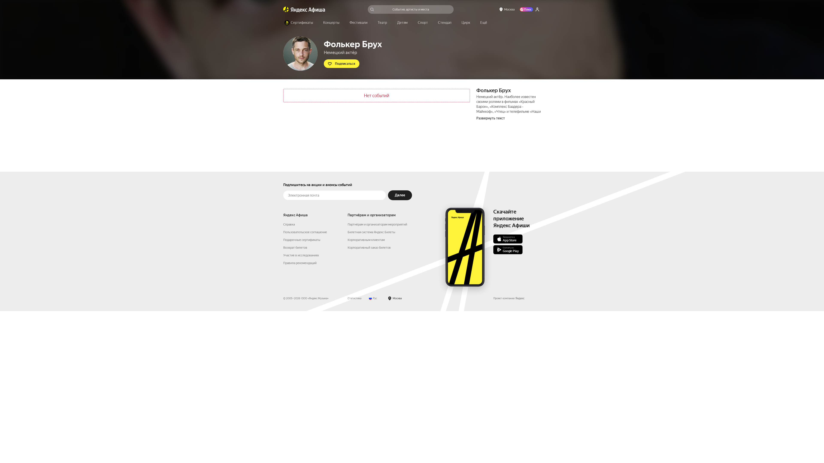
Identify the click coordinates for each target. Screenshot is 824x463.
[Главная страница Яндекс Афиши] (286, 9)
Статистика (354, 298)
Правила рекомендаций (300, 263)
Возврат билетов (295, 247)
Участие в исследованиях (301, 255)
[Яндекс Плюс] (526, 9)
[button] (484, 23)
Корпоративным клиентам (366, 240)
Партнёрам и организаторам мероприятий (377, 224)
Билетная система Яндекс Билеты (371, 232)
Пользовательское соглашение (305, 232)
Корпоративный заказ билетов (369, 247)
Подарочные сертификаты (301, 240)
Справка (289, 224)
